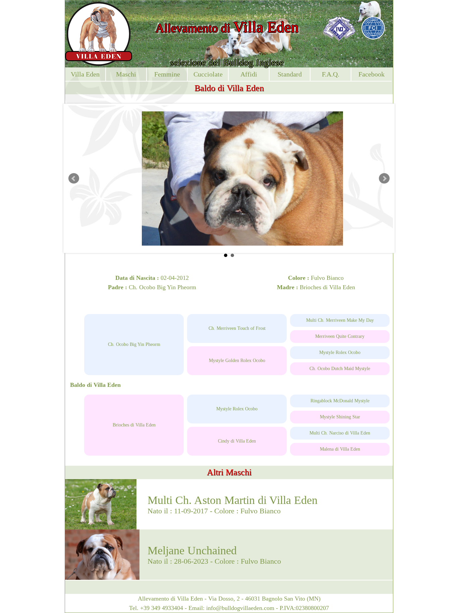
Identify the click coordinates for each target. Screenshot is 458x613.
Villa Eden (85, 74)
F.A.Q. (330, 74)
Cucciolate (208, 74)
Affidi (248, 74)
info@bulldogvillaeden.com (240, 608)
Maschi (126, 74)
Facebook (371, 74)
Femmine (167, 74)
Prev (73, 178)
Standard (290, 74)
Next (384, 178)
